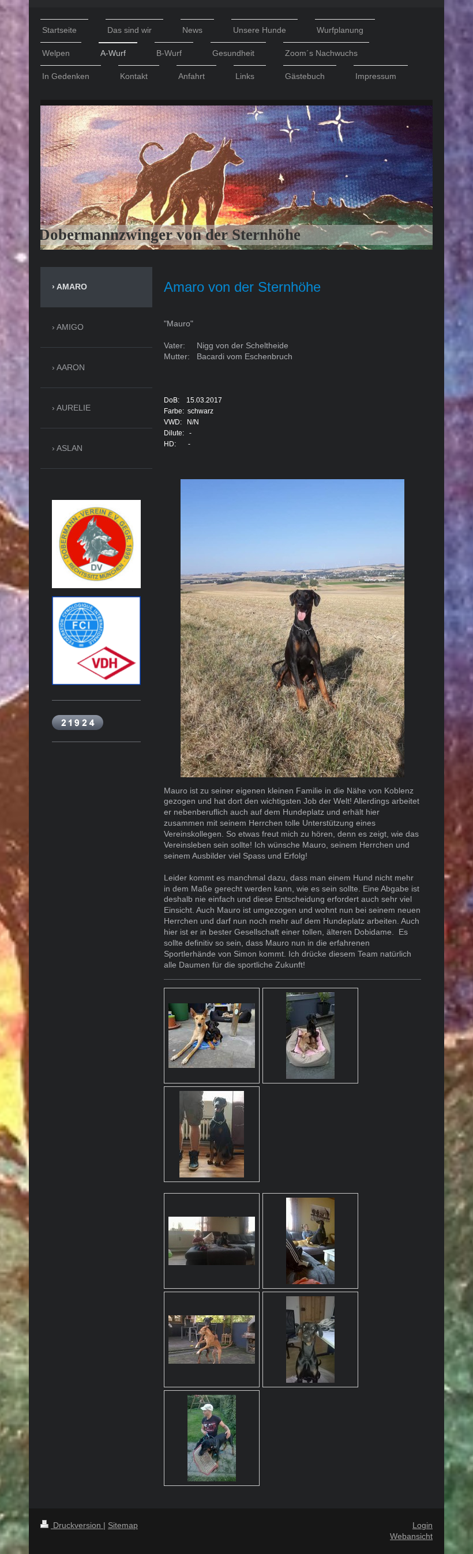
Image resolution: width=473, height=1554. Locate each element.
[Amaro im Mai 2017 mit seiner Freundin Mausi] (211, 1035)
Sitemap (123, 1525)
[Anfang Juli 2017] (310, 1035)
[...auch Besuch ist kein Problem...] (310, 1241)
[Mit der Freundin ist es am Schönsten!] (211, 1339)
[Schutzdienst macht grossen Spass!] (211, 1438)
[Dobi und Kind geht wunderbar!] (211, 1241)
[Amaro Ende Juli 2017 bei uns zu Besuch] (211, 1134)
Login (422, 1525)
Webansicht (411, 1536)
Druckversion (77, 1525)
